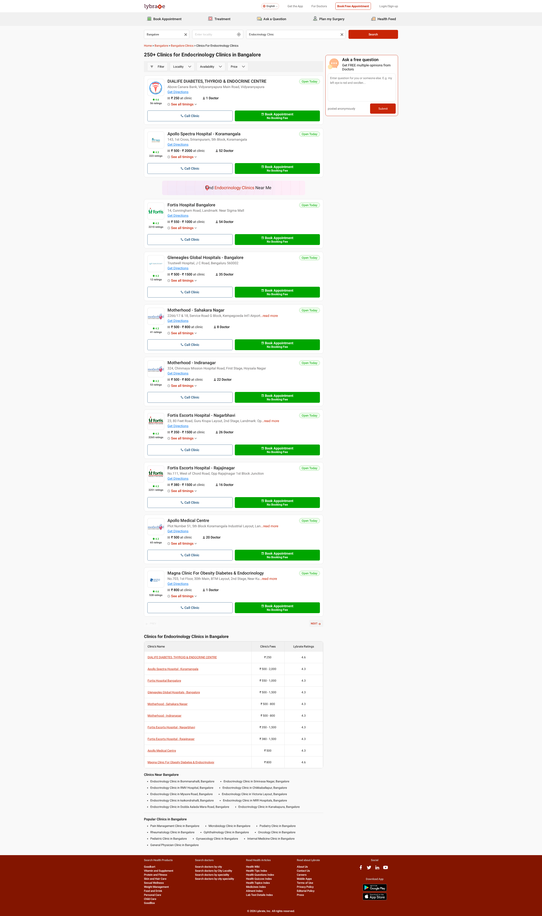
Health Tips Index (256, 870)
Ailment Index (254, 890)
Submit (383, 108)
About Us (302, 866)
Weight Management (156, 886)
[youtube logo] (385, 869)
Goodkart (149, 866)
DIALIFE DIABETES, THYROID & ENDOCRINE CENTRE (216, 81)
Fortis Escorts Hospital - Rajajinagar (201, 467)
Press (300, 894)
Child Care (150, 899)
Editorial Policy (305, 890)
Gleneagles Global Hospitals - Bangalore (205, 257)
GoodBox (149, 903)
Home (148, 45)
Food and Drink (153, 890)
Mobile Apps (304, 878)
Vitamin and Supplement (158, 870)
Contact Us (303, 870)
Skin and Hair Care (155, 878)
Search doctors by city (208, 866)
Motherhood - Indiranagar (191, 362)
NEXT (314, 623)
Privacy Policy (305, 886)
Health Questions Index (260, 874)
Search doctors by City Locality (213, 870)
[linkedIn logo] (377, 869)
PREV (153, 623)
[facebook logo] (360, 869)
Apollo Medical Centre (188, 520)
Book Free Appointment (353, 6)
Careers (302, 874)
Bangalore (161, 45)
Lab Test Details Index (259, 894)
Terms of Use (305, 882)
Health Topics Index (258, 882)
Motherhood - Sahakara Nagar (195, 310)
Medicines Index (256, 886)
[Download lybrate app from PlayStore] (374, 890)
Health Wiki (253, 866)
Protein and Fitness (155, 874)
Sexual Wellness (154, 882)
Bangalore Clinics (182, 45)
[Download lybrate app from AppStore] (374, 899)
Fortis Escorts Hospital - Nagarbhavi (201, 415)
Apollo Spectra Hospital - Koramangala (204, 133)
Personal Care (152, 894)
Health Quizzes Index (259, 878)
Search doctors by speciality (212, 874)
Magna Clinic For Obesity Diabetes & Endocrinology (215, 573)
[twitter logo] (369, 869)
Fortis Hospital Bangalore (191, 204)
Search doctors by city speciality (214, 878)
